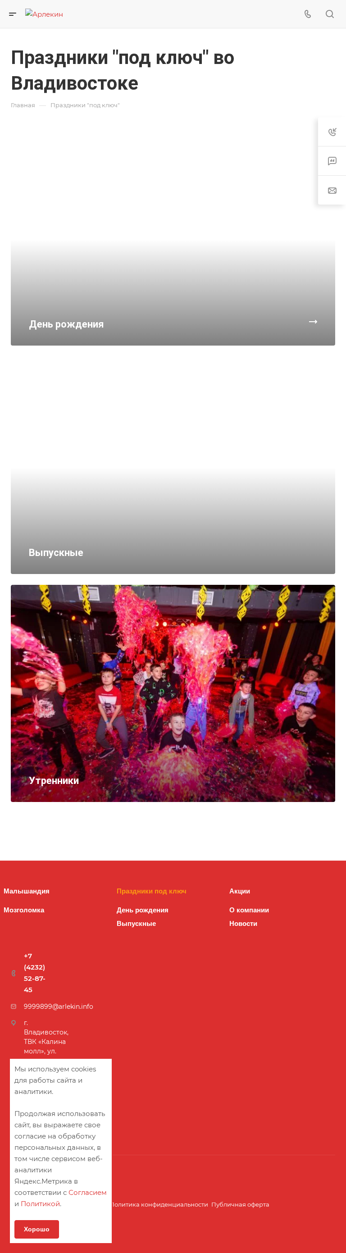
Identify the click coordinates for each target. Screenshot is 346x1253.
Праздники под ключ (152, 891)
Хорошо (37, 1229)
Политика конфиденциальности (158, 1204)
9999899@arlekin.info (58, 1006)
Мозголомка (24, 910)
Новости (243, 923)
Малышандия (27, 891)
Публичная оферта (240, 1204)
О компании (249, 910)
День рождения (142, 910)
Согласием (87, 1192)
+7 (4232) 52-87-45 (35, 973)
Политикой (40, 1203)
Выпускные (136, 923)
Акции (239, 891)
